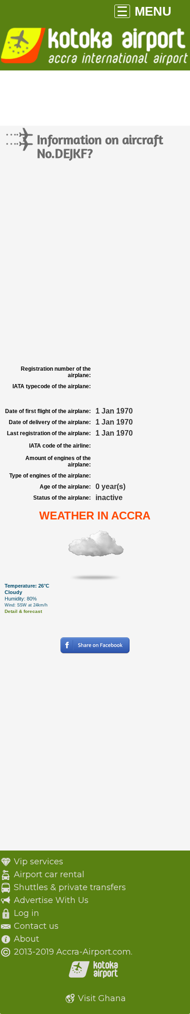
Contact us (36, 926)
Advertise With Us (51, 900)
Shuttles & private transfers (70, 887)
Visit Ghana (102, 998)
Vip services (38, 862)
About (26, 939)
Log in (26, 913)
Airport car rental (49, 874)
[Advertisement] (95, 263)
